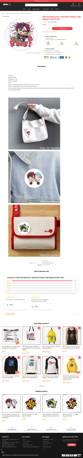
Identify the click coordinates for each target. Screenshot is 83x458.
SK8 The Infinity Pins (25, 13)
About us (24, 439)
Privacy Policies (26, 443)
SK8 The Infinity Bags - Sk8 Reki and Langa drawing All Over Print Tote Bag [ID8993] (31, 348)
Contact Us (45, 445)
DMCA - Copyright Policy (27, 445)
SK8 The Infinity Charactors (47, 263)
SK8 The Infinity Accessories (12, 13)
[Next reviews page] (77, 314)
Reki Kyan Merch (45, 261)
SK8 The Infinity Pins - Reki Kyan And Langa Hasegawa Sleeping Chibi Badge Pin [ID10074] (11, 416)
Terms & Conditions (26, 441)
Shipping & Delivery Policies (48, 439)
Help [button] (80, 456)
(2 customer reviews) (52, 21)
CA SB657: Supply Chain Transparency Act (31, 446)
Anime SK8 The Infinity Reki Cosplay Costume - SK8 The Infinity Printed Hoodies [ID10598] (71, 377)
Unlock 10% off (2, 452)
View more (41, 386)
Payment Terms (46, 441)
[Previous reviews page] (71, 314)
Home (3, 13)
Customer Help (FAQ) (47, 446)
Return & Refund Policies (48, 443)
